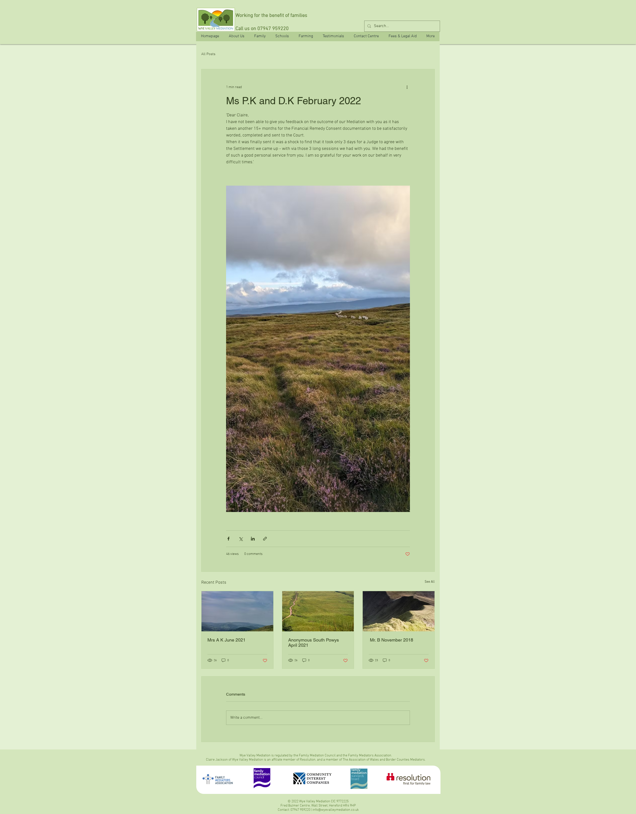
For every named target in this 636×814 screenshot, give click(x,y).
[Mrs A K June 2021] (237, 611)
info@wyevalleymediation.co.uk (336, 810)
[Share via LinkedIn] (252, 538)
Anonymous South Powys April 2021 (313, 642)
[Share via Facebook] (228, 538)
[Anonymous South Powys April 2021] (318, 611)
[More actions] (407, 87)
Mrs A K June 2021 (226, 640)
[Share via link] (265, 538)
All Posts (208, 54)
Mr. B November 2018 (394, 640)
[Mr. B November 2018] (399, 611)
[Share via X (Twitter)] (240, 538)
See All (430, 582)
